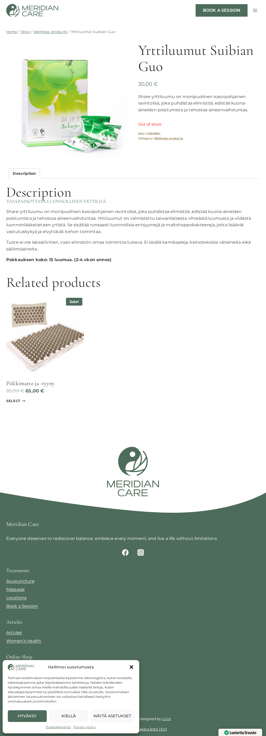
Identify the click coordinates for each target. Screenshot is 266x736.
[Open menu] (255, 10)
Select (13, 401)
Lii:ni (166, 718)
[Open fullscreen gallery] (123, 155)
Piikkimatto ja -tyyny (30, 383)
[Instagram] (140, 552)
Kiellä (69, 715)
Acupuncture (20, 581)
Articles (14, 632)
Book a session (221, 10)
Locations (16, 597)
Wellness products (168, 138)
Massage (15, 589)
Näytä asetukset (112, 715)
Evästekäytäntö (58, 727)
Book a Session (22, 606)
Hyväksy (27, 715)
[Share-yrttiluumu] (67, 99)
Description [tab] (24, 173)
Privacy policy (85, 727)
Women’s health (23, 640)
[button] (131, 667)
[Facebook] (125, 552)
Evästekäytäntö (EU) (148, 729)
